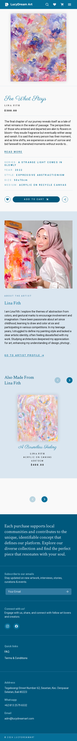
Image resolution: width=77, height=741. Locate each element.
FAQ (6, 651)
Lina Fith (12, 105)
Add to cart (34, 199)
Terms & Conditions (15, 658)
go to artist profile (22, 355)
